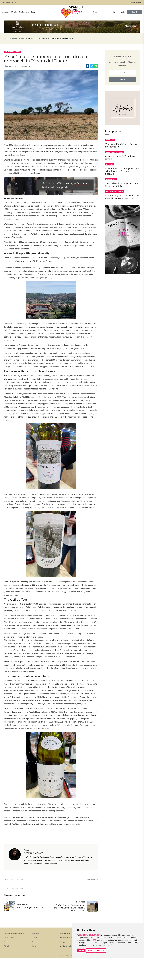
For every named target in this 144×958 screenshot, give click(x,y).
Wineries (14, 12)
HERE (94, 940)
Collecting (111, 179)
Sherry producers (65, 942)
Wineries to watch (12, 52)
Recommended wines (114, 152)
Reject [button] (90, 950)
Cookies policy (9, 938)
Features (14, 38)
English (134, 12)
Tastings (110, 140)
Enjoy (33, 12)
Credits (6, 942)
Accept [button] (81, 950)
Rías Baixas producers (67, 946)
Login (21, 880)
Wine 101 (109, 164)
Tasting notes (24, 12)
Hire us (34, 946)
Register (139, 2)
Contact (132, 2)
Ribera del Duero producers (69, 938)
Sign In (122, 80)
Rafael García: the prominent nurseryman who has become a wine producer (69, 908)
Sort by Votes (91, 879)
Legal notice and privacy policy (14, 933)
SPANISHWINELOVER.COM (90, 935)
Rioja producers (65, 933)
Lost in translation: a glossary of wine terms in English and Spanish (122, 171)
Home (6, 38)
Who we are (6, 2)
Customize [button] (100, 950)
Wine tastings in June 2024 (30, 907)
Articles (5, 12)
